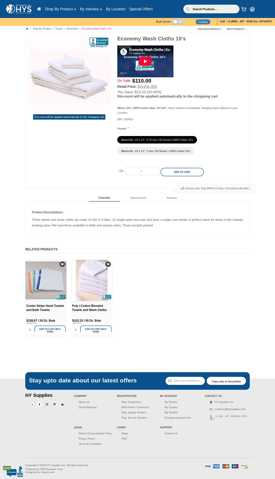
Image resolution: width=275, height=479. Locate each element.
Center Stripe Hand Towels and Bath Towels (45, 308)
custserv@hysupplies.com (230, 409)
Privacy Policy (87, 438)
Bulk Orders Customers (135, 407)
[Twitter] (32, 404)
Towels (122, 128)
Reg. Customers (131, 401)
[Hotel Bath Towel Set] (91, 280)
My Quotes (171, 407)
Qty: (121, 170)
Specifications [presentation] (138, 197)
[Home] (39, 9)
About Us (84, 401)
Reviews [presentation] (172, 197)
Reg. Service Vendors (134, 417)
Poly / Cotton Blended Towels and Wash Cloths (89, 308)
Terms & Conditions (90, 443)
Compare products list (178, 417)
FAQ (124, 438)
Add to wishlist (62, 264)
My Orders (171, 401)
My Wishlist (171, 412)
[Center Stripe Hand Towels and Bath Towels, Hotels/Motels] (45, 280)
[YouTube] (62, 404)
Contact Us (171, 433)
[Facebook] (39, 404)
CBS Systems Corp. (51, 469)
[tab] (104, 198)
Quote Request (88, 407)
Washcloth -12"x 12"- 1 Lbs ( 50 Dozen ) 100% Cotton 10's (155, 151)
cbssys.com (48, 472)
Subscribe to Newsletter (226, 381)
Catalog (203, 21)
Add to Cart (182, 172)
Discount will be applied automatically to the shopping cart (69, 116)
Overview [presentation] (104, 197)
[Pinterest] (54, 404)
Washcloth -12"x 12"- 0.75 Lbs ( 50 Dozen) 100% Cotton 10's (157, 139)
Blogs (125, 433)
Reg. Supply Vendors (134, 412)
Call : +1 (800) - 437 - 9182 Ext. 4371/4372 (246, 21)
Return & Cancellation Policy (95, 433)
